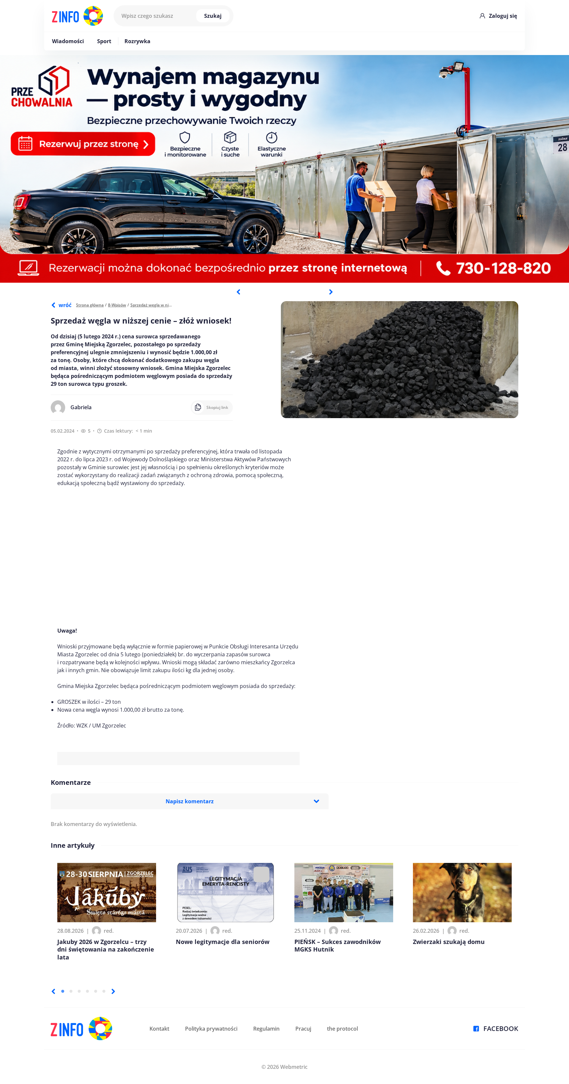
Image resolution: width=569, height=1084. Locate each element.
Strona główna (90, 305)
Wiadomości (68, 41)
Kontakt (159, 1028)
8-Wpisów (117, 305)
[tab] (62, 991)
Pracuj (303, 1028)
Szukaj (213, 15)
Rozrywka (137, 41)
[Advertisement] (178, 557)
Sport (104, 41)
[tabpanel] (284, 169)
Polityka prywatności (211, 1028)
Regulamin (266, 1028)
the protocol (342, 1028)
